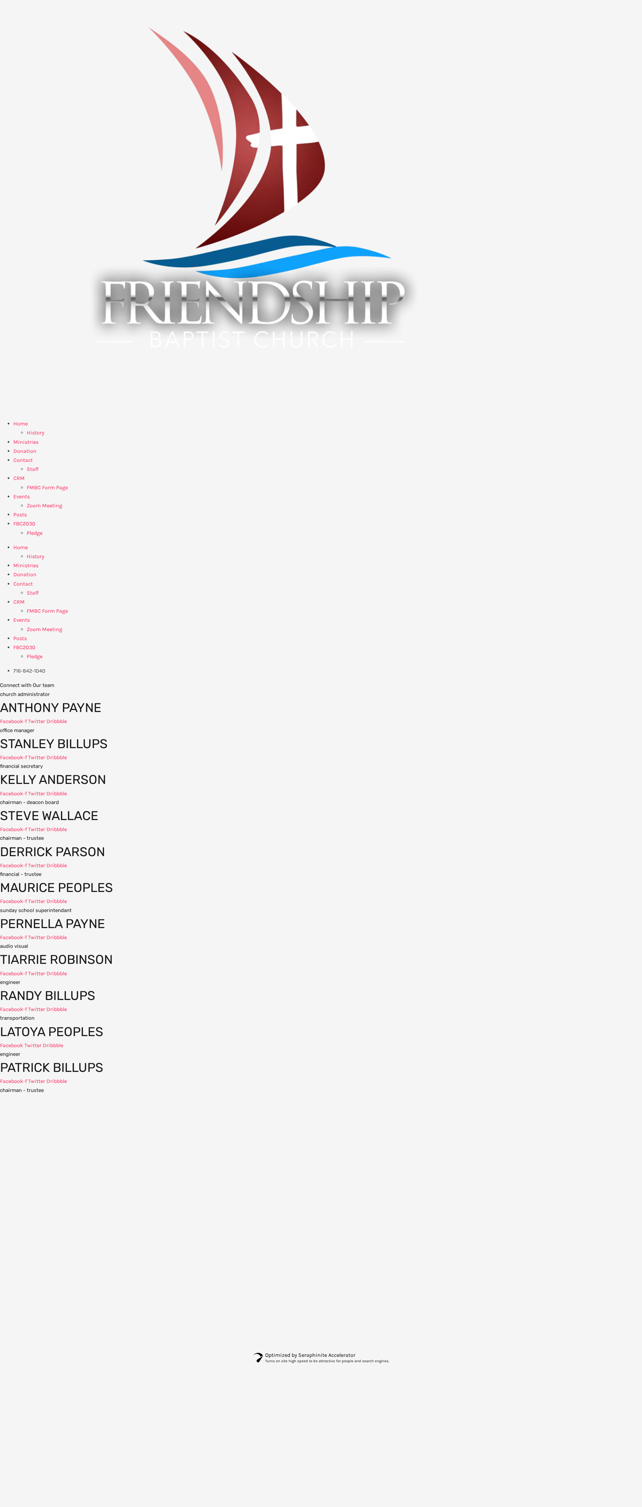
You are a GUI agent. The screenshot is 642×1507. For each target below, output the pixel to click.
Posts (20, 514)
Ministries (25, 442)
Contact (23, 460)
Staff (32, 469)
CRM (19, 478)
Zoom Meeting (44, 505)
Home (20, 423)
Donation (24, 451)
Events (21, 496)
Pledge (34, 533)
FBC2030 (24, 523)
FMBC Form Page (47, 487)
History (35, 432)
